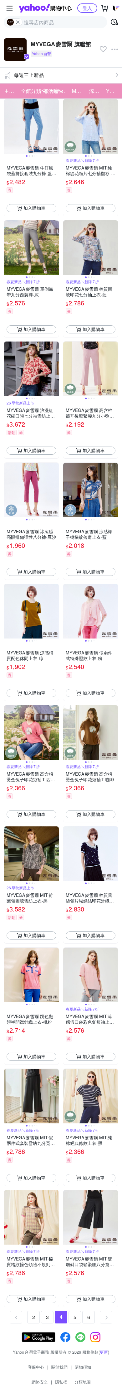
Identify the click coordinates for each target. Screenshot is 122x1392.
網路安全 (40, 1382)
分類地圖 (82, 1382)
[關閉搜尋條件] (18, 22)
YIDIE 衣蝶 (112, 90)
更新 (104, 1352)
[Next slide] (55, 126)
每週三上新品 (29, 75)
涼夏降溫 (95, 90)
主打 (9, 90)
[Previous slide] (8, 126)
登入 (87, 8)
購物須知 (83, 1367)
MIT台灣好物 (78, 90)
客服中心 (36, 1367)
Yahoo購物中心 (45, 8)
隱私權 (61, 1382)
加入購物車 (34, 208)
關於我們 (59, 1367)
